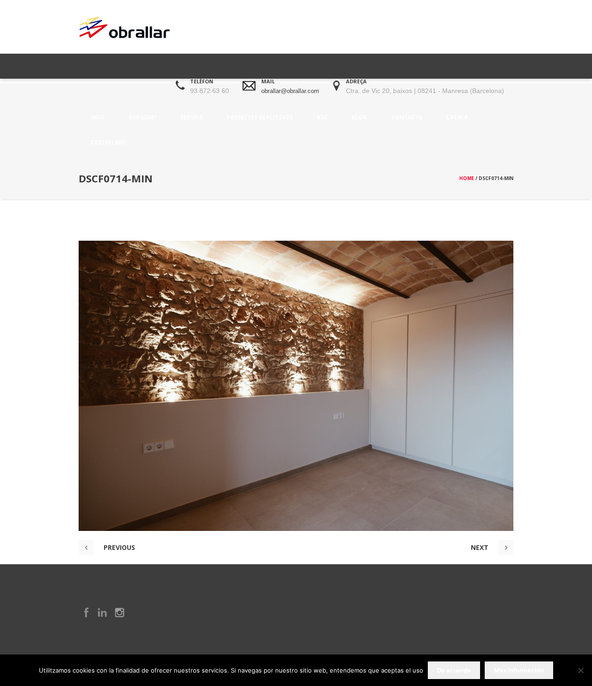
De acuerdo (454, 670)
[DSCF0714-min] (296, 386)
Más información (519, 670)
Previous (119, 547)
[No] (580, 670)
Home (466, 178)
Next (479, 547)
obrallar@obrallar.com (290, 90)
